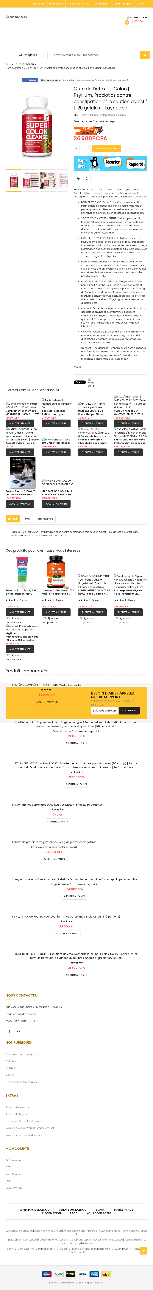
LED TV (118, 1248)
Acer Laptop (30, 1239)
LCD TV (127, 1248)
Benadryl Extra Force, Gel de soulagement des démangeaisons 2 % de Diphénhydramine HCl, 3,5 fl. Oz (21, 592)
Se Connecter (13, 1160)
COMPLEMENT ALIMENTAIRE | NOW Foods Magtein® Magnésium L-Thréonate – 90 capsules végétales (94, 592)
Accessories (100, 1239)
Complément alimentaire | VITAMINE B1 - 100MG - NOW (22, 412)
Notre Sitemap (14, 1188)
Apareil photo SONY (74, 1230)
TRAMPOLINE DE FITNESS (56, 443)
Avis (27, 519)
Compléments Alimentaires (21, 1082)
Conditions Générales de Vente (23, 1121)
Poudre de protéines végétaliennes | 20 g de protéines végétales (54, 842)
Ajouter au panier (20, 423)
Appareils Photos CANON (48, 1230)
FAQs (8, 1181)
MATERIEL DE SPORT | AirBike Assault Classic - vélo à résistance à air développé (22, 441)
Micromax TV (105, 1248)
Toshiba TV (78, 1248)
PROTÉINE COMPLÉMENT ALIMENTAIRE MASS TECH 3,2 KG (47, 685)
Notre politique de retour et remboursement (30, 1128)
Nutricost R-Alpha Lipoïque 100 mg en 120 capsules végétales (22, 638)
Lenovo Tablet (68, 1239)
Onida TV (65, 1248)
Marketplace (56, 3)
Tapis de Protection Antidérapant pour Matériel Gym (53, 412)
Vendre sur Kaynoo (78, 3)
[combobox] (83, 55)
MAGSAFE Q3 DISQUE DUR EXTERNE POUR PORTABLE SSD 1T (57, 493)
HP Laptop (75, 1243)
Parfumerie (12, 1061)
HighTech (11, 1068)
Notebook (87, 1243)
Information (51, 1213)
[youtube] (18, 1031)
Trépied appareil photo (134, 1230)
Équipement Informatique (20, 1054)
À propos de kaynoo (35, 1210)
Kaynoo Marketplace (17, 1114)
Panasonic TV (50, 1248)
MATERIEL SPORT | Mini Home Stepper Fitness (91, 412)
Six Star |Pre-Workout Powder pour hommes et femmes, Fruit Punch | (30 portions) (66, 916)
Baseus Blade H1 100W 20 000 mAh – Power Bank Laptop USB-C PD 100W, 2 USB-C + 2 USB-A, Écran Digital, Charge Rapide (21, 493)
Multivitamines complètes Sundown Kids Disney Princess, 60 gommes (57, 805)
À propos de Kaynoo (17, 1107)
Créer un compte (121, 3)
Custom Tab (45, 519)
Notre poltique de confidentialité (24, 1135)
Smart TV (80, 1252)
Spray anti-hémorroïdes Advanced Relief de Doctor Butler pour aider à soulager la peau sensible (74, 879)
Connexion (100, 3)
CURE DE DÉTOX (28, 64)
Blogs (100, 1210)
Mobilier (10, 1074)
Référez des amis (50, 79)
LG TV (38, 1248)
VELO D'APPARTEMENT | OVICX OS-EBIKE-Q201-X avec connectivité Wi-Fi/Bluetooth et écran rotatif (128, 412)
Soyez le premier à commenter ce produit (97, 121)
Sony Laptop (84, 1239)
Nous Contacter (15, 1174)
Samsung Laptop (48, 1239)
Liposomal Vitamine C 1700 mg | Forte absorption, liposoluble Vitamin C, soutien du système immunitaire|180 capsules (58, 592)
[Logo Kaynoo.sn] (35, 29)
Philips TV (91, 1248)
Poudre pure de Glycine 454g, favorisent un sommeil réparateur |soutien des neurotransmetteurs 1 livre (130, 592)
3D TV (70, 1252)
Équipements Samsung (19, 1230)
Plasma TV (139, 1248)
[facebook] (9, 1031)
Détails (13, 519)
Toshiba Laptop (133, 1239)
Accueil (10, 64)
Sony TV (11, 1248)
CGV (8, 1167)
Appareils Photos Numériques (103, 1230)
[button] (31, 180)
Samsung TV (25, 1248)
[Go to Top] (143, 1251)
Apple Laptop (14, 1239)
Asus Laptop (116, 1239)
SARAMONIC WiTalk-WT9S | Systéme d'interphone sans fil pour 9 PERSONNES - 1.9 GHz (130, 441)
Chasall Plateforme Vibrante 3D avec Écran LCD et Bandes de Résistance (92, 441)
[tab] (13, 518)
